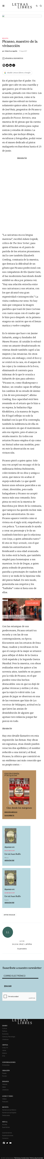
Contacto (5, 1138)
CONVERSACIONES (8, 1062)
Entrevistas (5, 1065)
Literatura (5, 1039)
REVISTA (5, 1107)
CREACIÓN (6, 1070)
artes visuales (9, 915)
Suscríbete (9, 815)
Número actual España (9, 1113)
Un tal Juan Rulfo (13, 854)
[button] (4, 6)
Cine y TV (5, 1048)
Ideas (4, 1087)
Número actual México (9, 1110)
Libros (4, 1050)
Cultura (4, 1028)
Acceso (4, 1124)
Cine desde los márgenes (19, 808)
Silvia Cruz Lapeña (22, 944)
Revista (5, 38)
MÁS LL (5, 1122)
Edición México (11, 812)
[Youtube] (10, 1142)
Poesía (4, 1073)
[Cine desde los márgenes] (19, 792)
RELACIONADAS (10, 957)
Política (4, 1031)
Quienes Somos (7, 1133)
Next (33, 795)
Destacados (6, 1115)
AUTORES (29, 957)
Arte (3, 1056)
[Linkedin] (10, 65)
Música (4, 1053)
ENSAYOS (5, 1081)
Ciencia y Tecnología (8, 1037)
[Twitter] (7, 65)
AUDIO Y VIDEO (7, 1096)
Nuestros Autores (7, 1135)
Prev (5, 795)
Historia (4, 1084)
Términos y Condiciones (21, 1158)
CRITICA (5, 1045)
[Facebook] (3, 65)
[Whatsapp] (13, 65)
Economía (5, 1034)
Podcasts (5, 1102)
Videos (4, 1099)
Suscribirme (6, 1127)
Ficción (4, 1076)
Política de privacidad (36, 1158)
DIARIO (4, 1025)
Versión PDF (9, 860)
